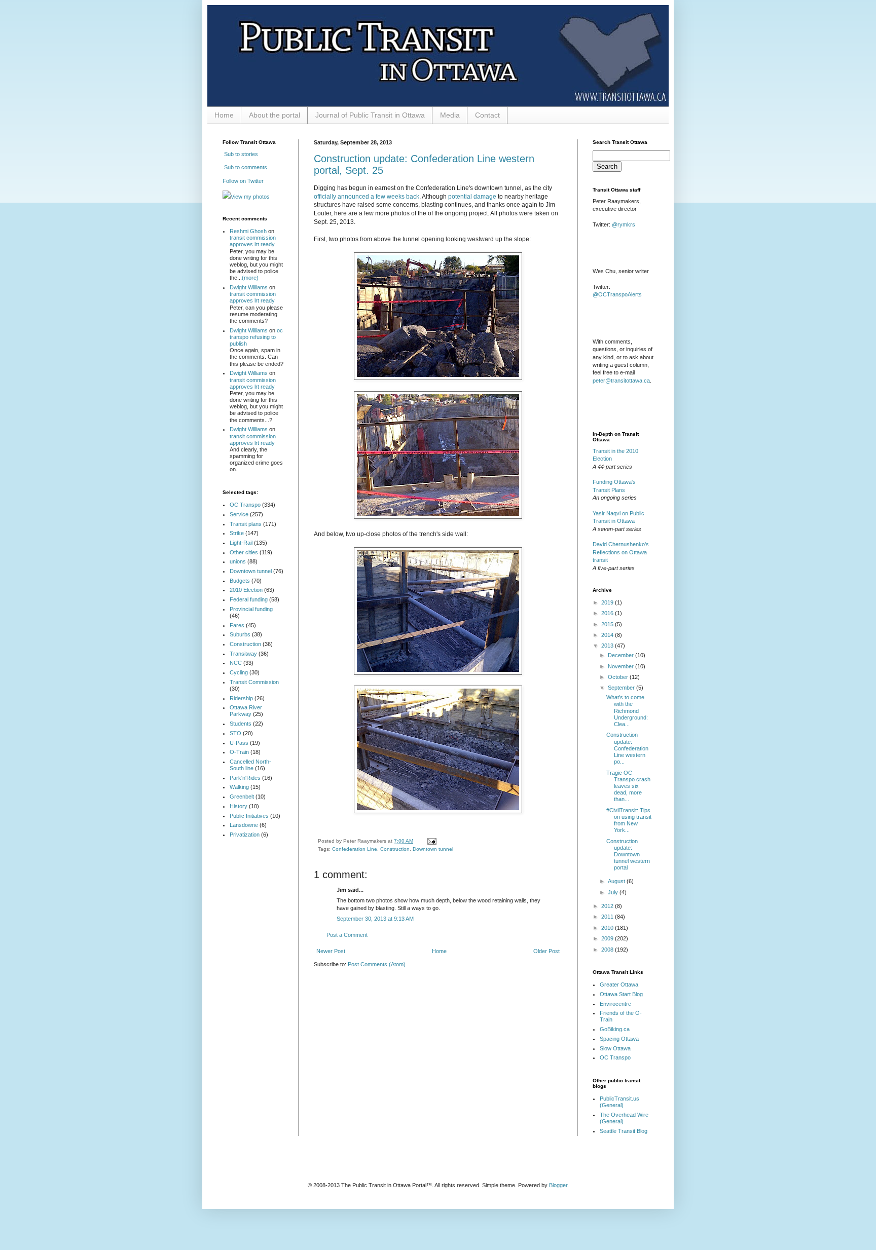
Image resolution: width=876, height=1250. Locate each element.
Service (239, 514)
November (621, 666)
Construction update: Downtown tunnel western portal (628, 854)
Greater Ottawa (619, 984)
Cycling (239, 672)
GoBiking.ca (615, 1029)
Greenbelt (242, 796)
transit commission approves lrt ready (253, 241)
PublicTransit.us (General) (619, 1101)
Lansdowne (244, 825)
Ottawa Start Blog (621, 994)
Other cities (244, 552)
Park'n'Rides (245, 778)
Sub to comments (245, 167)
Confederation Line (354, 849)
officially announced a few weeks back (366, 196)
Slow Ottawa (615, 1048)
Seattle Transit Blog (623, 1131)
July (613, 892)
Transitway (243, 654)
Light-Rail (241, 543)
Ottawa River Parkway (246, 710)
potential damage (472, 196)
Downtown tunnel (433, 849)
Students (240, 724)
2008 (608, 949)
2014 (608, 635)
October (619, 677)
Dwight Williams (249, 287)
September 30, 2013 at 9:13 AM (375, 919)
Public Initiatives (249, 816)
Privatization (245, 834)
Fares (237, 625)
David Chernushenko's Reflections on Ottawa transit (621, 552)
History (238, 806)
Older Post (546, 951)
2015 (608, 624)
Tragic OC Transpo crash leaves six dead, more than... (628, 786)
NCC (236, 663)
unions (238, 561)
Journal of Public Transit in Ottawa (370, 115)
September (622, 688)
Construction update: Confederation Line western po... (627, 748)
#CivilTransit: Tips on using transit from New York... (628, 820)
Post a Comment (347, 935)
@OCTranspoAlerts (617, 294)
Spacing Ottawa (619, 1039)
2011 (608, 917)
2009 (608, 938)
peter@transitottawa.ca (621, 380)
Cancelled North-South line (250, 765)
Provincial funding (251, 609)
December (621, 655)
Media (450, 115)
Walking (239, 787)
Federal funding (249, 599)
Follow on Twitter (243, 181)
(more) (250, 278)
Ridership (241, 698)
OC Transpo (245, 505)
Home (224, 115)
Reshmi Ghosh (248, 231)
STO (235, 733)
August (617, 881)
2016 (608, 613)
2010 (608, 928)
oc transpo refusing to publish (256, 337)
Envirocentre (615, 1004)
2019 (608, 602)
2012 (608, 906)
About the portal (274, 115)
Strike (237, 533)
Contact (487, 115)
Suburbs (240, 634)
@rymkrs (623, 224)
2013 (608, 645)
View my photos (250, 197)
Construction (395, 849)
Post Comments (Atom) (377, 964)
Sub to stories (240, 154)
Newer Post (330, 951)
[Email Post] (430, 841)
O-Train (239, 752)
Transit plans (246, 524)
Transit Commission (254, 682)
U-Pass (239, 743)
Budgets (240, 581)
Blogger (558, 1185)
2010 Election (246, 590)
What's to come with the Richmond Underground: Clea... (627, 710)
